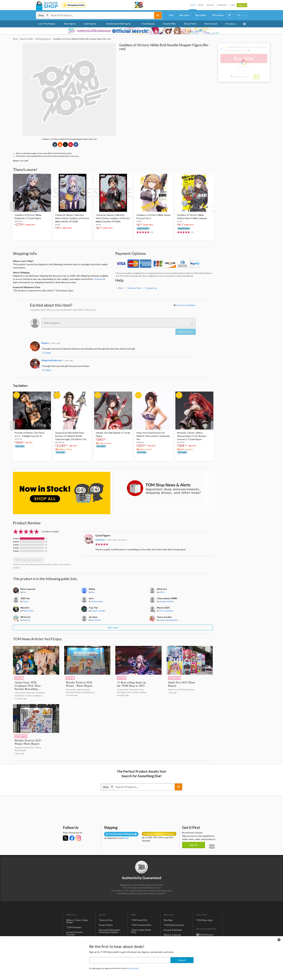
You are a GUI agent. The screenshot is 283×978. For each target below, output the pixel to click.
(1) (152, 232)
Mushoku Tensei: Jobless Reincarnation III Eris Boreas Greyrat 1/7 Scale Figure (191, 436)
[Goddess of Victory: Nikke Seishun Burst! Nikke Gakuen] (194, 193)
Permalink (122, 540)
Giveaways (230, 23)
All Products (218, 15)
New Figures (70, 23)
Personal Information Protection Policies (109, 931)
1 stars (16, 551)
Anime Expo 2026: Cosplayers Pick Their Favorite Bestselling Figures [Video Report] (28, 687)
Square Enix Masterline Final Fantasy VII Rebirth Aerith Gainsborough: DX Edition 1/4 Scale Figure (70, 436)
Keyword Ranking (173, 929)
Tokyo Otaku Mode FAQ (141, 931)
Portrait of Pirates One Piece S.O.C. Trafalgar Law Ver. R (29, 434)
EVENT (19, 678)
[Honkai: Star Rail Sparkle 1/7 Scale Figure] (113, 410)
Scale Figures (90, 23)
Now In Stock (211, 23)
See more (112, 627)
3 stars (16, 545)
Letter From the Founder (74, 933)
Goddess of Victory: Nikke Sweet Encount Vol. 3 (153, 217)
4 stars (16, 541)
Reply (48, 352)
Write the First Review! (28, 559)
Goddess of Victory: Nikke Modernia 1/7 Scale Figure (28, 217)
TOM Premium (73, 927)
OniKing (26, 620)
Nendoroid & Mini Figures (118, 23)
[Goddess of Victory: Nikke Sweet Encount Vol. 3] (154, 193)
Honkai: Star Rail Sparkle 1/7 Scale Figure (113, 434)
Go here (98, 279)
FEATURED (174, 678)
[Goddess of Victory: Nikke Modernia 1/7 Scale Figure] (32, 193)
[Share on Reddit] (60, 144)
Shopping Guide (76, 5)
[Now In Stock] (61, 493)
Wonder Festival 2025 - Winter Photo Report (29, 742)
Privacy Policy (106, 925)
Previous (12, 206)
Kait (24, 592)
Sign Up (241, 5)
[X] (65, 838)
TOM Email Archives (174, 925)
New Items (184, 15)
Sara (93, 592)
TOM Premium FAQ (141, 925)
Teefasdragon (97, 601)
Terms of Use (134, 288)
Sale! (171, 15)
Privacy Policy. (133, 968)
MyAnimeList (207, 934)
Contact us (151, 288)
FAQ (120, 288)
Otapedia (221, 5)
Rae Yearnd (96, 620)
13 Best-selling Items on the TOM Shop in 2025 (131, 683)
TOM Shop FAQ (139, 920)
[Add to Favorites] (46, 177)
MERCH (121, 678)
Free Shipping (148, 23)
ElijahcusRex (28, 610)
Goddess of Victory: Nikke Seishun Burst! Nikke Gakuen (192, 217)
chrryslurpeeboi (166, 610)
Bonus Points (190, 23)
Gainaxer (100, 539)
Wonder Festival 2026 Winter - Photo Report (79, 683)
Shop (192, 5)
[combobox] (101, 15)
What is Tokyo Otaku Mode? (77, 921)
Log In (232, 5)
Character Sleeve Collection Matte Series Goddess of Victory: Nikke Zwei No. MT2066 (113, 218)
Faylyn (25, 601)
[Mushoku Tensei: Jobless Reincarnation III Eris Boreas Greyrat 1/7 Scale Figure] (194, 410)
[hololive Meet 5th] (141, 30)
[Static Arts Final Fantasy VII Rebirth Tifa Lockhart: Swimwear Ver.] (154, 410)
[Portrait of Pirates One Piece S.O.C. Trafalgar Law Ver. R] (32, 410)
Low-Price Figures (46, 23)
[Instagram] (78, 838)
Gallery (210, 5)
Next (213, 206)
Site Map (168, 920)
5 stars (16, 538)
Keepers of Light (98, 610)
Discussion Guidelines (186, 305)
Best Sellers (200, 15)
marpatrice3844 (166, 601)
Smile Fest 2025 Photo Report (181, 683)
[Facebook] (72, 838)
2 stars (16, 548)
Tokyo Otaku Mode (139, 5)
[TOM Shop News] (164, 488)
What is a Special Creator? (172, 935)
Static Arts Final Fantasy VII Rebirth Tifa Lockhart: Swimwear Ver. (153, 436)
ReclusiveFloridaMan (168, 620)
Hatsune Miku (169, 23)
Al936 (161, 592)
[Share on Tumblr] (54, 144)
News (200, 5)
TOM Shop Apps (204, 920)
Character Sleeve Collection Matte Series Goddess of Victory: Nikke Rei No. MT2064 (72, 218)
